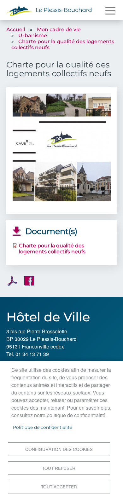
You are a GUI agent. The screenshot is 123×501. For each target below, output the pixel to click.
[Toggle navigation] (110, 10)
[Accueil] (49, 10)
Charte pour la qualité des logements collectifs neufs (52, 249)
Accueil (15, 29)
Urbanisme (32, 35)
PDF (12, 281)
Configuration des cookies (59, 449)
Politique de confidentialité (42, 427)
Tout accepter (59, 486)
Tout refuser (58, 468)
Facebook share (29, 280)
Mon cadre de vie (59, 29)
